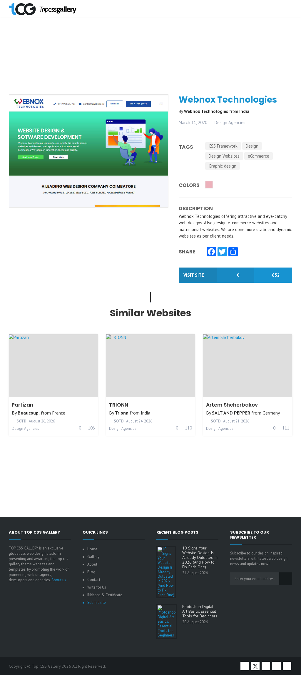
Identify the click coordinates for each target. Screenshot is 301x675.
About (92, 564)
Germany (271, 413)
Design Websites (224, 156)
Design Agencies (230, 122)
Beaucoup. (29, 413)
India (244, 111)
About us (58, 579)
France (58, 413)
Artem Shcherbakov (232, 404)
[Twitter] (222, 252)
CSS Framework (223, 146)
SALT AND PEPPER (231, 413)
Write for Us (96, 587)
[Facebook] (211, 252)
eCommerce (258, 156)
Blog (91, 571)
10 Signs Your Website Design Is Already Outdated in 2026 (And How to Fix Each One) (200, 557)
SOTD (21, 421)
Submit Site (96, 602)
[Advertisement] (153, 68)
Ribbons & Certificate (104, 594)
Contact (93, 579)
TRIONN (118, 404)
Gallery (93, 556)
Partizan (22, 404)
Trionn (121, 413)
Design (252, 146)
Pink (209, 184)
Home (92, 549)
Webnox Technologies (206, 111)
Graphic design (222, 166)
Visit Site (194, 275)
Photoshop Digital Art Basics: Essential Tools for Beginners (199, 611)
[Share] (233, 252)
